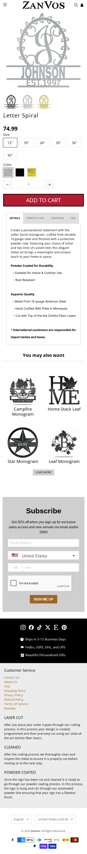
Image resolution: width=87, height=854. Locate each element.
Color (7, 165)
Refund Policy (13, 700)
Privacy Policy (13, 695)
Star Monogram (23, 461)
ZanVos (35, 831)
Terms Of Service (16, 704)
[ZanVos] (43, 5)
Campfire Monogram (23, 412)
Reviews (10, 708)
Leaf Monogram (64, 461)
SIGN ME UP (43, 599)
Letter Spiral (20, 115)
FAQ (7, 686)
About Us (10, 682)
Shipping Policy (15, 691)
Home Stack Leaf (64, 409)
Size (6, 135)
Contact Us (11, 677)
